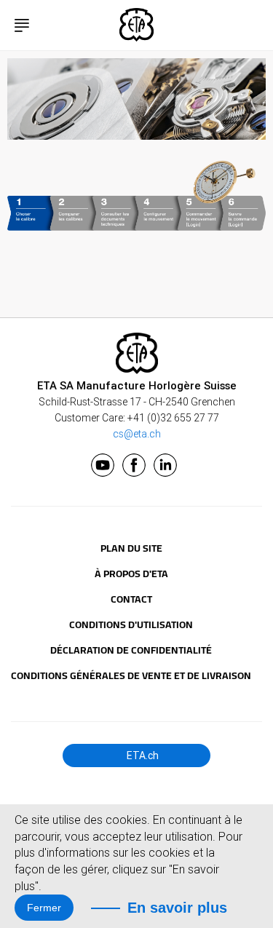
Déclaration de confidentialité (131, 650)
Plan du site (131, 548)
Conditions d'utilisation (131, 624)
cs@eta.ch (137, 433)
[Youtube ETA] (102, 465)
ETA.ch (141, 755)
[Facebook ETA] (134, 465)
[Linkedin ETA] (165, 465)
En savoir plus (177, 908)
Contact (131, 599)
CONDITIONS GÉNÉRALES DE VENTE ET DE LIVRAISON (131, 675)
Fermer (44, 907)
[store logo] (136, 24)
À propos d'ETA (131, 573)
